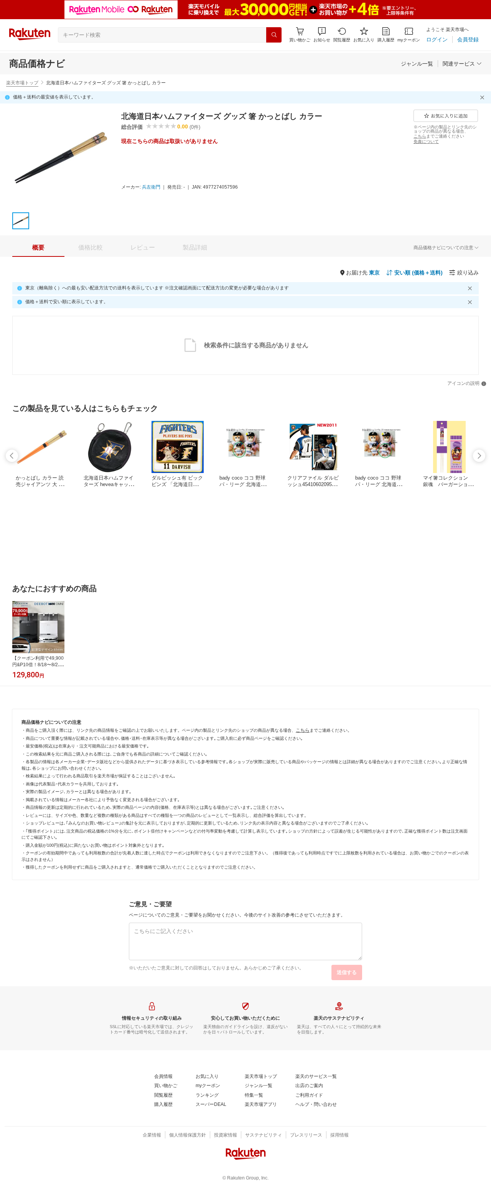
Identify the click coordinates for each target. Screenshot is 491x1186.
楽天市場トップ (22, 82)
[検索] (274, 35)
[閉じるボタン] (483, 97)
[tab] (38, 247)
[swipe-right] (479, 456)
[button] (321, 35)
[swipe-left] (12, 456)
